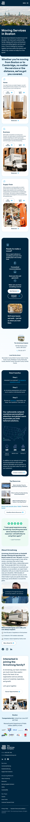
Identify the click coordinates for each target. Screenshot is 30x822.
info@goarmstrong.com (10, 755)
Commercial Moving (6, 766)
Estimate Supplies (14, 296)
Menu (24, 3)
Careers (3, 796)
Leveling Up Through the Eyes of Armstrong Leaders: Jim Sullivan (14, 592)
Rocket (3, 508)
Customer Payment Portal (8, 802)
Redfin (19, 506)
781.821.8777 (22, 350)
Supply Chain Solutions (7, 771)
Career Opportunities (11, 691)
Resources (4, 781)
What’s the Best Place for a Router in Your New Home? (19, 501)
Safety (3, 787)
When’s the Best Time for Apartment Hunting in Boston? (19, 485)
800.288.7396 (8, 752)
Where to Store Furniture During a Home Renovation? (19, 493)
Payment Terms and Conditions (18, 808)
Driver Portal (4, 799)
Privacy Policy (5, 808)
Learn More (20, 92)
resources (13, 400)
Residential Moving (6, 768)
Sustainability (5, 790)
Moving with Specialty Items (9, 506)
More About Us (8, 643)
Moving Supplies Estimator (8, 784)
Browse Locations (18, 472)
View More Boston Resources (14, 512)
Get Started (8, 92)
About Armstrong (6, 778)
